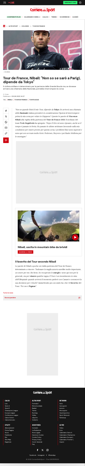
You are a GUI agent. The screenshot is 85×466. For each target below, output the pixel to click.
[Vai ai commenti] (6, 140)
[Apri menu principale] (4, 2)
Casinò (75, 17)
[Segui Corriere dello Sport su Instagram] (47, 450)
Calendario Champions (67, 435)
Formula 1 (35, 403)
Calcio (45, 17)
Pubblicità (8, 435)
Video (61, 428)
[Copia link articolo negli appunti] (6, 133)
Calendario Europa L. (67, 437)
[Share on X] (6, 116)
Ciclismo (25, 26)
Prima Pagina (9, 430)
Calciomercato (10, 420)
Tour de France (20, 100)
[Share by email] (6, 127)
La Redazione (36, 430)
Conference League (11, 415)
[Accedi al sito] (80, 2)
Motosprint (63, 410)
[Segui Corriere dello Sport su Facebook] (37, 450)
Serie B (7, 408)
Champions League (11, 410)
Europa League (10, 413)
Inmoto (62, 408)
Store (7, 433)
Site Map (8, 439)
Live (12, 2)
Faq (33, 444)
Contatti (35, 428)
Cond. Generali (37, 442)
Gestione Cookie (38, 435)
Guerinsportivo (65, 413)
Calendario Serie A (32, 17)
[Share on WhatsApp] (6, 122)
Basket (34, 408)
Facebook (33, 455)
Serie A (7, 406)
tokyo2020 (34, 100)
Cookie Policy (36, 437)
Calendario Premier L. (67, 439)
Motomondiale (37, 406)
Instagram (41, 455)
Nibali (10, 100)
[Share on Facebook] (6, 111)
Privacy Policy (36, 439)
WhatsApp (52, 455)
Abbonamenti (9, 428)
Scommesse (65, 17)
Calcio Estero (9, 418)
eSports (35, 418)
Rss (6, 437)
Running (34, 413)
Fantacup (63, 418)
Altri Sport (13, 26)
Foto (61, 430)
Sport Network (65, 415)
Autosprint (63, 406)
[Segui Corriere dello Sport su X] (42, 450)
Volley (34, 415)
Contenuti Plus (14, 17)
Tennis (54, 17)
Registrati (8, 442)
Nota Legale (36, 433)
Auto (61, 403)
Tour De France (38, 26)
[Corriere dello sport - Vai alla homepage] (42, 10)
